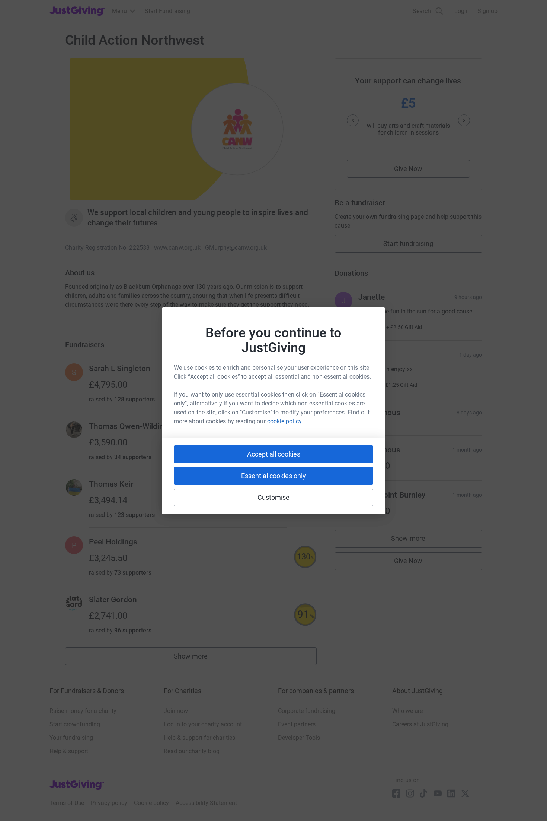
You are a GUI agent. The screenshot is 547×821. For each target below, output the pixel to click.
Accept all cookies (273, 454)
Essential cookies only (273, 476)
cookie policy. (285, 421)
